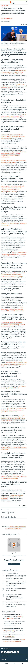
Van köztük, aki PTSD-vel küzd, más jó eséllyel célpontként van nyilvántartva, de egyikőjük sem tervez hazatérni (13, 410)
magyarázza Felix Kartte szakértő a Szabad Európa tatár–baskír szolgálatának (12, 497)
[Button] (24, 24)
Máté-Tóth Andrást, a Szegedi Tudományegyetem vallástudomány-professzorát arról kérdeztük (14, 254)
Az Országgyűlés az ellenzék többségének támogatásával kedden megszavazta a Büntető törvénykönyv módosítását (13, 324)
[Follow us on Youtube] (2, 652)
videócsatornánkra (10, 636)
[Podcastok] (15, 663)
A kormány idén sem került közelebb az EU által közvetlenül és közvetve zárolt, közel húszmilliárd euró (13, 72)
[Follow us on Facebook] (5, 652)
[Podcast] (14, 652)
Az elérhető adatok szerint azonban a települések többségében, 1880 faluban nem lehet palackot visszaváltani (14, 476)
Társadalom (4, 6)
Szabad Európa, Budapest (7, 18)
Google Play (20, 616)
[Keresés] (22, 663)
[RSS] (11, 652)
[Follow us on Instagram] (8, 652)
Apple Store (10, 618)
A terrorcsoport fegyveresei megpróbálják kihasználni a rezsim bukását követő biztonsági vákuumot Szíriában (13, 136)
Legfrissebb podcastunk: (11, 534)
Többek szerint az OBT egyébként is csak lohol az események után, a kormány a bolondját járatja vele (14, 364)
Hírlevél (6, 663)
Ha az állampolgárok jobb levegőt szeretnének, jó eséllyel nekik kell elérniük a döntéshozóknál (12, 309)
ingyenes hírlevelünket (9, 630)
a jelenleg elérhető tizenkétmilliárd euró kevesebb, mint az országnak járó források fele (14, 86)
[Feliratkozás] (18, 652)
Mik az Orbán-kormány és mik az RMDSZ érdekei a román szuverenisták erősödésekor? (13, 116)
